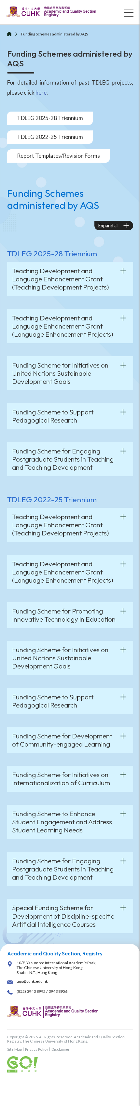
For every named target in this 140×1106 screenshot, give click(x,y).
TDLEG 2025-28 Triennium (50, 118)
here (41, 92)
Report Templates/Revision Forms (58, 155)
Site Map (14, 1049)
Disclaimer (60, 1049)
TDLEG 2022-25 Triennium (50, 136)
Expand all (108, 225)
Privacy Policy (36, 1049)
